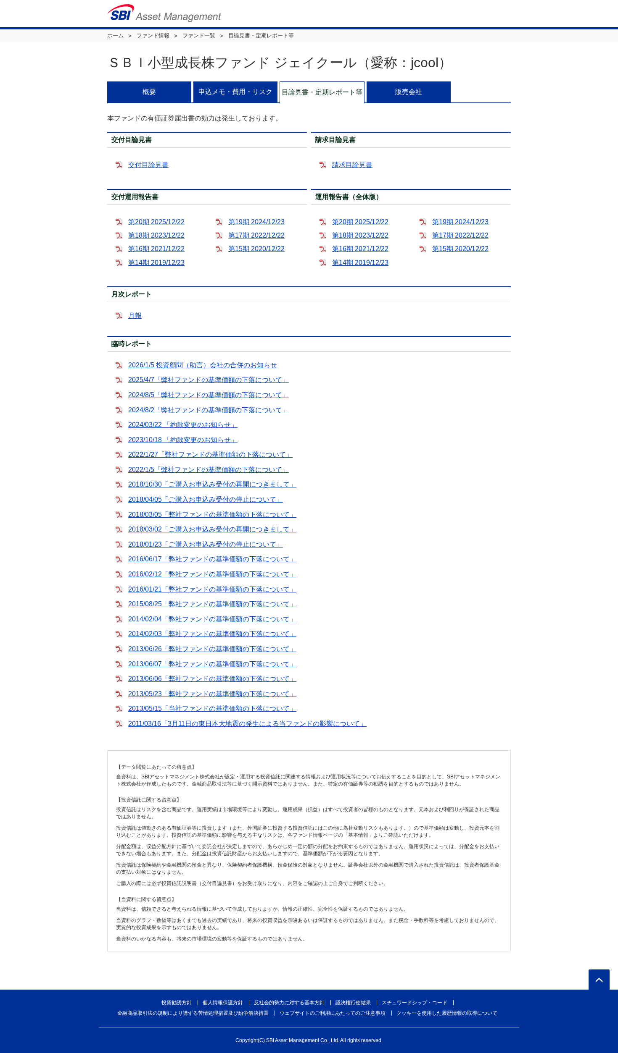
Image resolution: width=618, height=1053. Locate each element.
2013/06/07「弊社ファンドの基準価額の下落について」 (212, 664)
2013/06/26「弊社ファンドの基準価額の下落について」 (212, 648)
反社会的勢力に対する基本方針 (289, 1003)
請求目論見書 (352, 164)
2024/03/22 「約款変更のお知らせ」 (183, 424)
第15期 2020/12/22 (256, 248)
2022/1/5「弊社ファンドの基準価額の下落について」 (208, 469)
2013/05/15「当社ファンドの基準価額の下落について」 (212, 708)
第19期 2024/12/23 (256, 221)
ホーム (115, 35)
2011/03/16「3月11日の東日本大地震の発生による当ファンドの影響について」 (247, 723)
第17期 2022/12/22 (256, 235)
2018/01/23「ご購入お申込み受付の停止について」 (205, 544)
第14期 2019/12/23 (156, 262)
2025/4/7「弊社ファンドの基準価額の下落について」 (208, 379)
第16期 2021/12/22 (156, 248)
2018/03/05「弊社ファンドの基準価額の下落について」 (212, 514)
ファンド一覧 (198, 35)
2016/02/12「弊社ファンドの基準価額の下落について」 (212, 574)
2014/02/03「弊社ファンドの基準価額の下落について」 (212, 633)
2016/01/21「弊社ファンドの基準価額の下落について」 (212, 589)
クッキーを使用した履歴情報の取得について (446, 1013)
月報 (135, 315)
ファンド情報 (153, 35)
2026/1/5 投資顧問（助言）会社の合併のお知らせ (202, 365)
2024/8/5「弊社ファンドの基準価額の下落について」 (208, 394)
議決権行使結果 (353, 1003)
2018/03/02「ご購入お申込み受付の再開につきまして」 (212, 529)
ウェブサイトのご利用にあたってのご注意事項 (333, 1013)
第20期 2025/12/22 (156, 221)
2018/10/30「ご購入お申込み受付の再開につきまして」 (212, 484)
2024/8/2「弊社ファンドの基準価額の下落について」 (208, 410)
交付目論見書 (148, 164)
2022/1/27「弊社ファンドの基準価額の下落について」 (210, 454)
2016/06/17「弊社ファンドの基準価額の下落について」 (212, 559)
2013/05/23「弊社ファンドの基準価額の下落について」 (212, 693)
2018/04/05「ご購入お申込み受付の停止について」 (205, 499)
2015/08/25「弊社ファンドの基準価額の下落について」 (212, 604)
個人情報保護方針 (223, 1003)
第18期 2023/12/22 (156, 235)
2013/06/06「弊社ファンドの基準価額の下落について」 (212, 678)
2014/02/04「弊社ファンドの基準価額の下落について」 (212, 619)
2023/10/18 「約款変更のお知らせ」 (183, 439)
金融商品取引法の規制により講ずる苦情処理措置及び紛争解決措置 (193, 1013)
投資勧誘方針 (176, 1003)
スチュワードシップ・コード (414, 1003)
